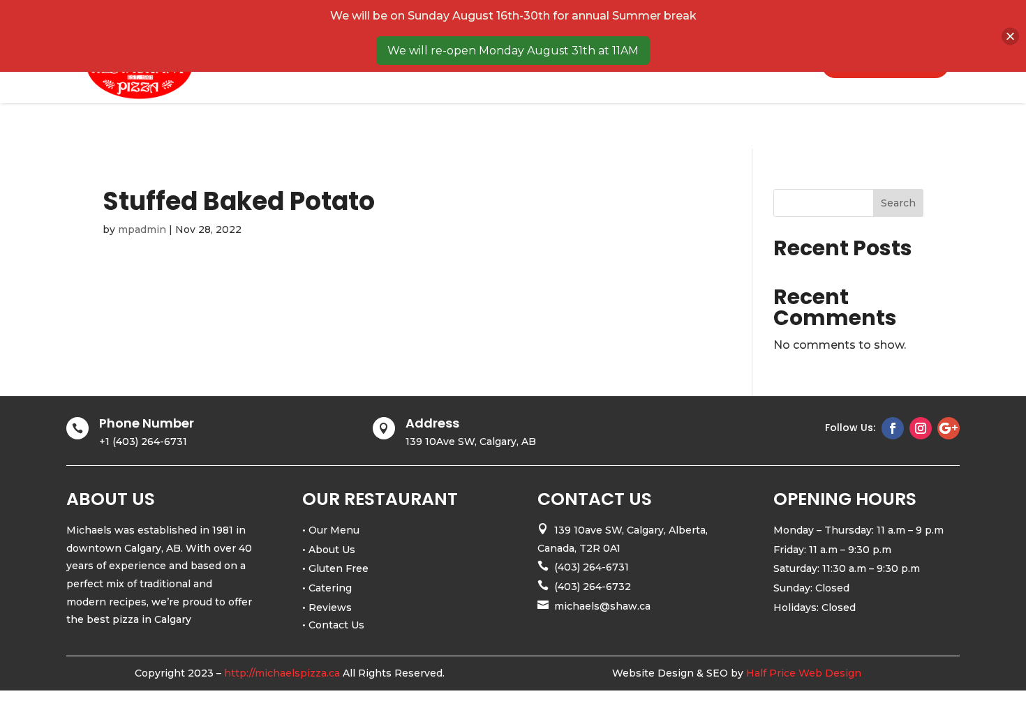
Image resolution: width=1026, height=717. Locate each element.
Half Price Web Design (803, 673)
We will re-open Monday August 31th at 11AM (513, 50)
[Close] (1010, 36)
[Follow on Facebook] (893, 428)
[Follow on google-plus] (948, 428)
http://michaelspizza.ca (282, 673)
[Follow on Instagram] (920, 428)
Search (898, 203)
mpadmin (142, 229)
